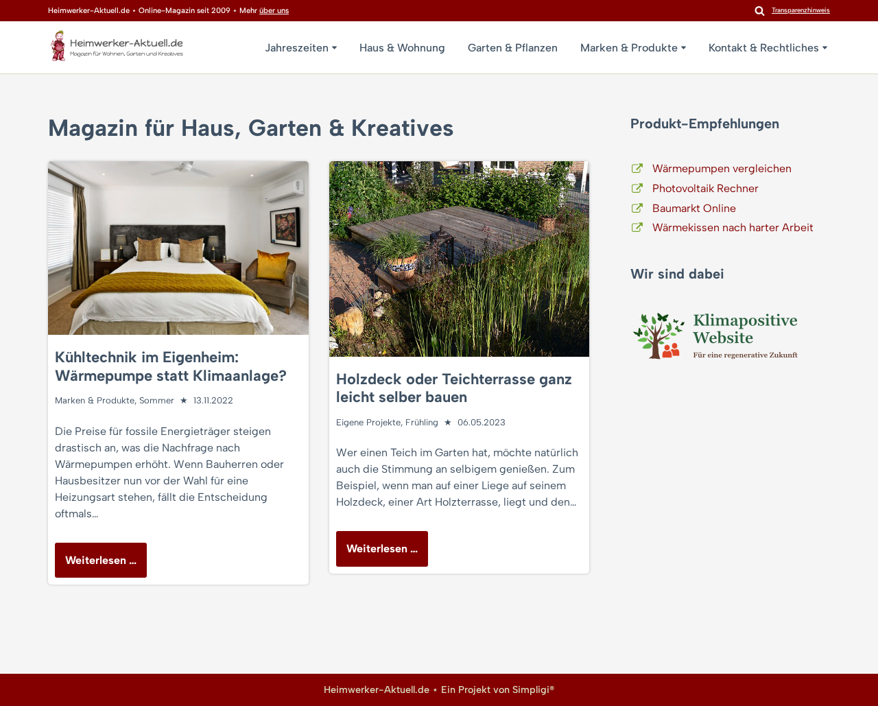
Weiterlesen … (96, 565)
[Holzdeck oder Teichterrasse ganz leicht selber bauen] (459, 259)
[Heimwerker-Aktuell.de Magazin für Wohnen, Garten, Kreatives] (116, 49)
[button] (334, 47)
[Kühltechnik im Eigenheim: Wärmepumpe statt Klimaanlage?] (178, 248)
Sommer (156, 400)
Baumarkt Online (694, 208)
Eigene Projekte (368, 422)
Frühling (421, 422)
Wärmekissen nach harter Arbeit (733, 227)
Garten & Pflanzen (513, 47)
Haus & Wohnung (402, 47)
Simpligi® (533, 689)
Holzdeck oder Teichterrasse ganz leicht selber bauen (454, 388)
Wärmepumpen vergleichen (722, 168)
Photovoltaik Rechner (705, 188)
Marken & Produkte (94, 400)
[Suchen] (760, 10)
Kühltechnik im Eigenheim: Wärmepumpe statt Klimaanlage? (171, 366)
